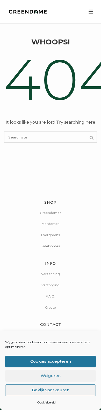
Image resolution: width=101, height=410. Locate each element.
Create (50, 307)
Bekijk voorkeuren (50, 389)
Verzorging (50, 285)
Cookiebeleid (46, 402)
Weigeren (51, 375)
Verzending (50, 274)
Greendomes (50, 213)
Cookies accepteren (50, 361)
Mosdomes (50, 224)
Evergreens (50, 235)
